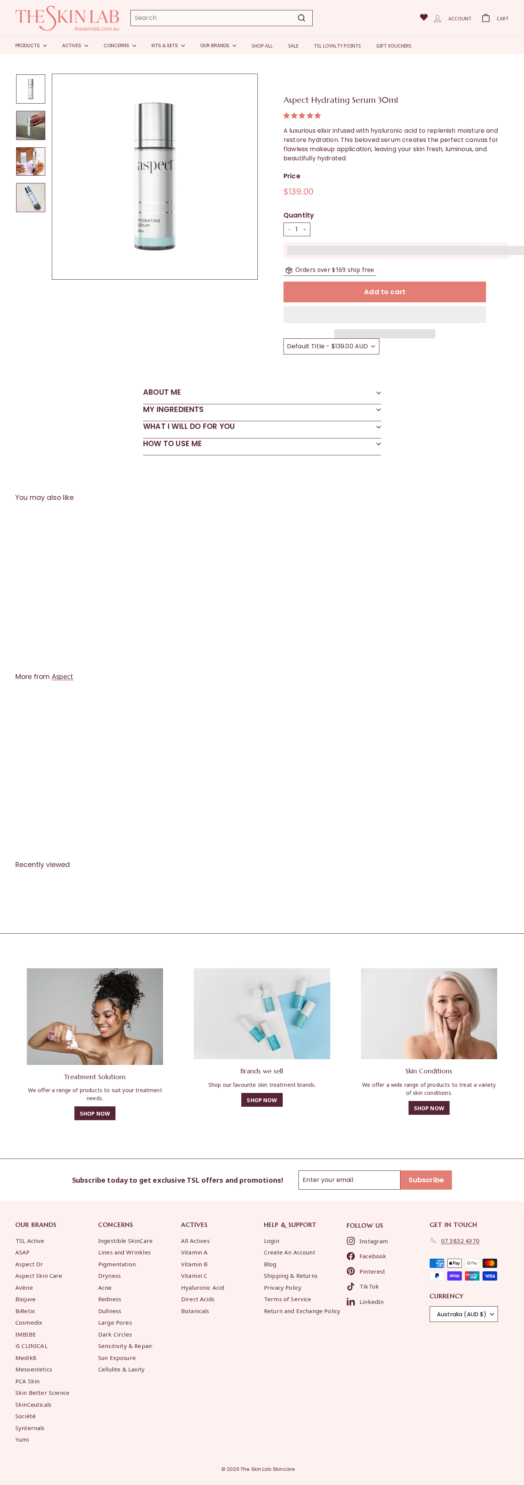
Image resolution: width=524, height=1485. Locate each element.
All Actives (195, 1240)
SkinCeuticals (33, 1404)
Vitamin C (194, 1275)
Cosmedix (28, 1322)
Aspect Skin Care (39, 1275)
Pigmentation (117, 1263)
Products (28, 45)
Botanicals (195, 1310)
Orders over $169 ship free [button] (334, 269)
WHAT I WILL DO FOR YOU (189, 426)
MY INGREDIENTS (173, 409)
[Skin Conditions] (429, 1013)
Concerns (117, 45)
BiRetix (25, 1310)
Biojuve (25, 1298)
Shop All (262, 45)
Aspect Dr (29, 1263)
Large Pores (115, 1322)
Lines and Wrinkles (124, 1251)
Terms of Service (287, 1298)
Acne (105, 1287)
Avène (24, 1287)
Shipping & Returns (291, 1275)
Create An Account (289, 1251)
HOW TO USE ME (172, 443)
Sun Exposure (117, 1357)
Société (25, 1415)
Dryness (109, 1275)
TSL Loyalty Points (337, 45)
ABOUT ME (162, 392)
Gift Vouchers (394, 45)
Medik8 (25, 1357)
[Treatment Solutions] (95, 1016)
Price (291, 176)
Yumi (22, 1439)
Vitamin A (194, 1251)
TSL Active (29, 1240)
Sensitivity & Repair (125, 1345)
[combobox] (221, 18)
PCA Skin (27, 1380)
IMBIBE (25, 1333)
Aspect (62, 676)
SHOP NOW (95, 1113)
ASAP (22, 1251)
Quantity (298, 215)
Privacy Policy (283, 1287)
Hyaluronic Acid (202, 1287)
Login (271, 1240)
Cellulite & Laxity (121, 1368)
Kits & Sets (165, 45)
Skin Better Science (42, 1392)
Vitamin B (194, 1263)
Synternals (30, 1427)
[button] (302, 115)
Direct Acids (197, 1298)
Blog (270, 1263)
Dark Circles (115, 1333)
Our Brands (215, 45)
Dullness (109, 1310)
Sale (293, 45)
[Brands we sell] (262, 1013)
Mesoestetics (33, 1368)
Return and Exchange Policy (302, 1310)
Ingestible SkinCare (125, 1240)
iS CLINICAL (31, 1345)
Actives (72, 45)
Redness (109, 1298)
